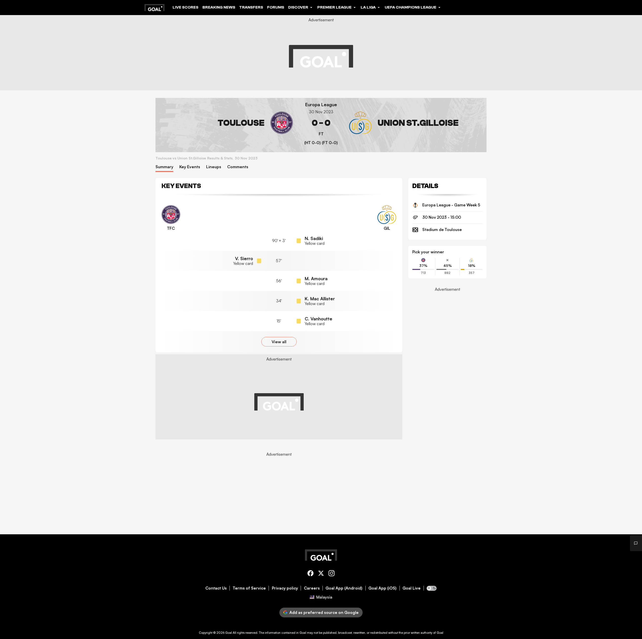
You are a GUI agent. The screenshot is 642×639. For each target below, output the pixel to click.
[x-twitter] (321, 574)
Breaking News (218, 7)
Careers (312, 588)
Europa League (321, 104)
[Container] (226, 122)
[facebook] (310, 574)
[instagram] (332, 574)
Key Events (189, 166)
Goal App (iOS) (382, 588)
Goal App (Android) (344, 588)
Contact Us (216, 588)
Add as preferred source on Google (324, 612)
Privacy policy (285, 588)
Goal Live (412, 588)
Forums (275, 7)
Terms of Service (249, 588)
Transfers (251, 7)
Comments (237, 166)
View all (279, 341)
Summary (164, 166)
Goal (228, 632)
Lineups (213, 166)
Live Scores (185, 7)
